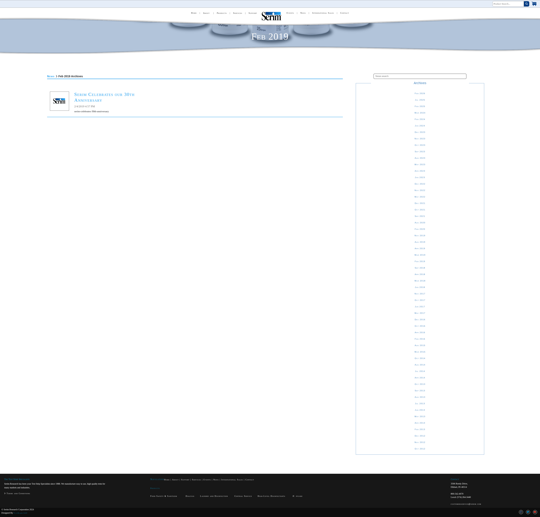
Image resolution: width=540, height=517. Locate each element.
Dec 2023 (420, 132)
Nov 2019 (420, 235)
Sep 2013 (420, 390)
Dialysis (190, 496)
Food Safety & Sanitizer (164, 496)
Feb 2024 (420, 119)
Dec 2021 (420, 203)
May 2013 (420, 416)
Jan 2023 (420, 177)
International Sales (325, 13)
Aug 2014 (420, 365)
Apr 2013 (420, 423)
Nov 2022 (420, 190)
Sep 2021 (420, 216)
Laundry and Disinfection (214, 496)
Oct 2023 (420, 145)
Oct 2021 (420, 210)
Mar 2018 (420, 281)
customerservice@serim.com (466, 504)
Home (195, 13)
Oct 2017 (420, 300)
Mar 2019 (420, 255)
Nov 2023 (420, 139)
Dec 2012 (420, 436)
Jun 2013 (420, 410)
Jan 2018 (420, 287)
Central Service (243, 496)
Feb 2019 (420, 261)
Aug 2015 (420, 345)
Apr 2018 (420, 274)
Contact (344, 13)
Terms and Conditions (18, 493)
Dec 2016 (420, 319)
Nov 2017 (420, 294)
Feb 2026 (420, 93)
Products (223, 13)
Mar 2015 (420, 352)
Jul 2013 (420, 403)
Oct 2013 (420, 384)
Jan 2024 (420, 126)
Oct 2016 (420, 326)
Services (239, 13)
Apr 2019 (420, 248)
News (304, 13)
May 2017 (420, 313)
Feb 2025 (420, 106)
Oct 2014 (420, 358)
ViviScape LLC (21, 513)
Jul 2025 (420, 100)
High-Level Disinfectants (271, 496)
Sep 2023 (420, 151)
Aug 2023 (420, 158)
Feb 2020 (420, 229)
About (208, 13)
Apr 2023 (420, 171)
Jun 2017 (420, 306)
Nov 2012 (420, 442)
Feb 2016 (420, 339)
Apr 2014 (420, 378)
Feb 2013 (420, 429)
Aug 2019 (420, 242)
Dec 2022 (420, 184)
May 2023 (420, 164)
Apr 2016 (420, 332)
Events (292, 13)
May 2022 (420, 197)
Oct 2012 (420, 449)
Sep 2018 (420, 268)
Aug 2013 (420, 397)
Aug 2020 (420, 222)
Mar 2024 (420, 113)
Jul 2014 (420, 371)
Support (253, 13)
